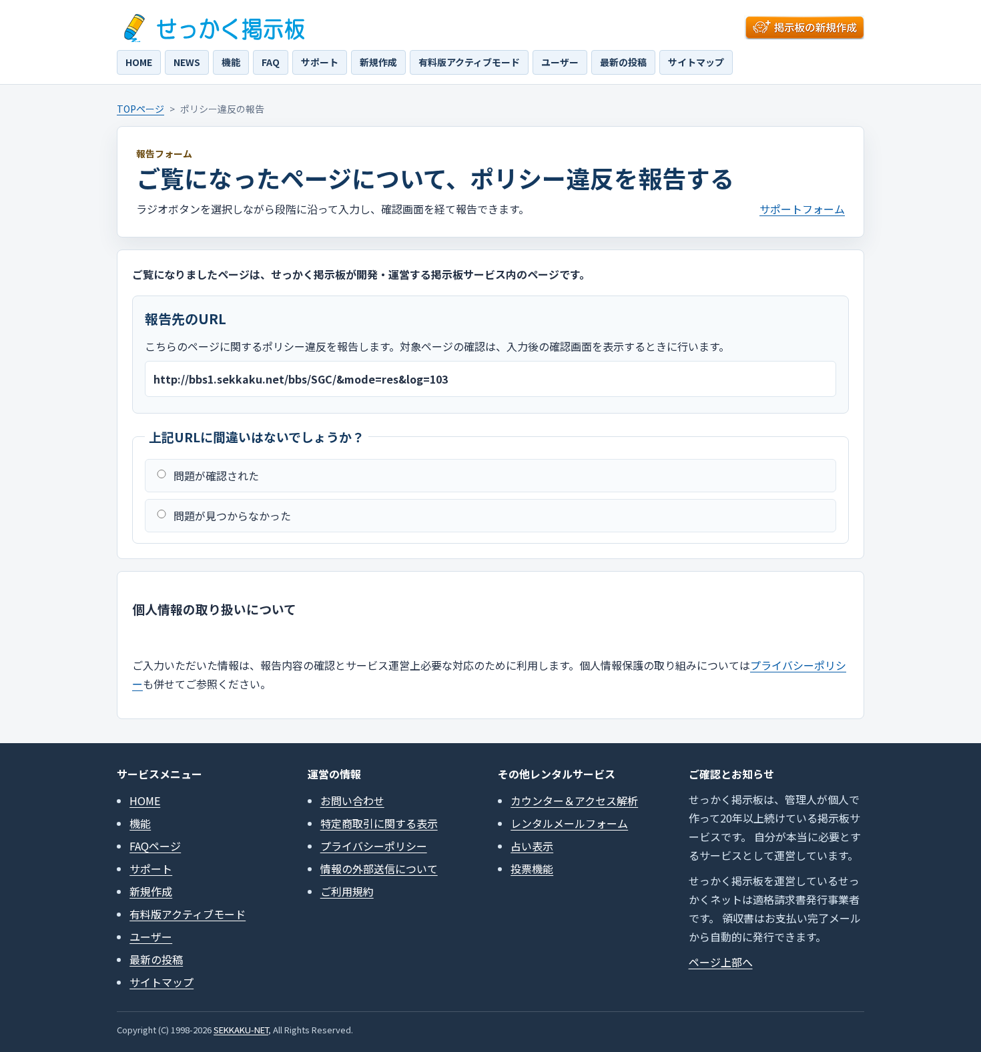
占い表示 (532, 846)
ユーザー (560, 62)
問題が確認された (216, 476)
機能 (231, 62)
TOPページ (140, 108)
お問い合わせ (352, 801)
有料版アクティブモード (469, 62)
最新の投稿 (623, 62)
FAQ (271, 62)
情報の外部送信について (379, 869)
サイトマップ (696, 62)
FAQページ (155, 846)
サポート (319, 62)
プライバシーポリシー (373, 846)
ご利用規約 (347, 891)
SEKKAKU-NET (241, 1029)
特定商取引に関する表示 (379, 823)
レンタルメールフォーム (569, 823)
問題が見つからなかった (232, 516)
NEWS (187, 62)
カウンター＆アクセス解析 (574, 801)
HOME (138, 62)
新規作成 (378, 62)
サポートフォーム (802, 209)
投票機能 (532, 869)
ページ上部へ (721, 962)
